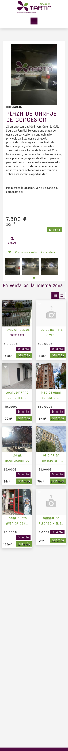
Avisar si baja (48, 252)
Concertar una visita (26, 252)
